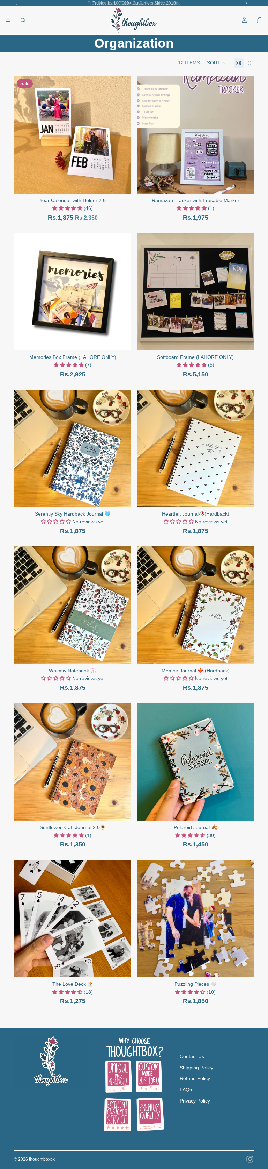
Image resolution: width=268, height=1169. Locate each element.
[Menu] (8, 20)
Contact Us (192, 1056)
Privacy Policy (195, 1100)
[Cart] (259, 20)
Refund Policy (195, 1078)
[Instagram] (250, 1159)
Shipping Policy (196, 1067)
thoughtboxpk (42, 1159)
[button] (217, 63)
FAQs (186, 1089)
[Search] (23, 20)
